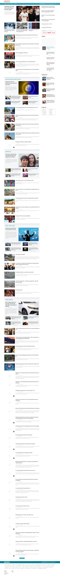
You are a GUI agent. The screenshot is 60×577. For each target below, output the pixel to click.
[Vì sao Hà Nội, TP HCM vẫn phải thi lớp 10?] (9, 491)
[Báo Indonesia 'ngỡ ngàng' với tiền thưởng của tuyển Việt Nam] (44, 84)
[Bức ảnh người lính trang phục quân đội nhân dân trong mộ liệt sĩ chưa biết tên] (9, 482)
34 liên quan (20, 427)
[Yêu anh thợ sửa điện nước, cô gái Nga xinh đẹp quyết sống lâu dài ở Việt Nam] (29, 160)
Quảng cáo (5, 574)
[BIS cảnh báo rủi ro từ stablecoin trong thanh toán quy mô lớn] (29, 88)
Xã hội (46, 564)
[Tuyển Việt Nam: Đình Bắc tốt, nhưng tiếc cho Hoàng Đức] (9, 446)
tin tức (16, 566)
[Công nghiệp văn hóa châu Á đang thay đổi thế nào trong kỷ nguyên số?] (25, 244)
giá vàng (6, 565)
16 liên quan (20, 199)
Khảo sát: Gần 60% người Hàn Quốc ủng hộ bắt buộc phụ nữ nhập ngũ (27, 408)
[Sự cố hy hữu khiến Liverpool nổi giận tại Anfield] (9, 455)
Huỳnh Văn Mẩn (17, 567)
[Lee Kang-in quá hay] (9, 292)
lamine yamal (13, 568)
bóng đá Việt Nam (49, 566)
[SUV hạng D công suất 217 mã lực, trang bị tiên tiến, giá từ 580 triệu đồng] (8, 323)
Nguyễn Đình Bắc (52, 565)
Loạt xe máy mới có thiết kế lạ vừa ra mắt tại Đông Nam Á (25, 61)
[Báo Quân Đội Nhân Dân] (54, 33)
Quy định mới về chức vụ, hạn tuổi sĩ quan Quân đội (24, 272)
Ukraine (23, 566)
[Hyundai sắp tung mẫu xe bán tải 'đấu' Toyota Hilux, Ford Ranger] (25, 323)
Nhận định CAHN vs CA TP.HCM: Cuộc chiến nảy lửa (24, 514)
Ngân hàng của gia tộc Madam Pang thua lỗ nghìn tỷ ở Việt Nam (50, 78)
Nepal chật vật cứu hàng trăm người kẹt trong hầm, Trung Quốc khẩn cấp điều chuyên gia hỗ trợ (21, 30)
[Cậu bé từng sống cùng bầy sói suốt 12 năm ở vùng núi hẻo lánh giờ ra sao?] (9, 331)
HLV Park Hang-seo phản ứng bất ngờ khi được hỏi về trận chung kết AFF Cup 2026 (50, 95)
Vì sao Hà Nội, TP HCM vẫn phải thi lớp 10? (23, 488)
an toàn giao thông (47, 565)
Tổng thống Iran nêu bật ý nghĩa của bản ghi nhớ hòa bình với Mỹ (27, 35)
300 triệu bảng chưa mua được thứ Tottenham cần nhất (25, 346)
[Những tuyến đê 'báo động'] (9, 257)
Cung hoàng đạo (44, 112)
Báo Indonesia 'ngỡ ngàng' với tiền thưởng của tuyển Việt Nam (50, 84)
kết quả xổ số (6, 568)
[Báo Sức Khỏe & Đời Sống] (16, 199)
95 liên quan (20, 419)
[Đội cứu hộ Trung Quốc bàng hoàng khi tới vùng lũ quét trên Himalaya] (44, 90)
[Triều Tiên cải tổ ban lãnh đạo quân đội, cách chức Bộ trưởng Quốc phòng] (9, 118)
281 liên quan (33, 103)
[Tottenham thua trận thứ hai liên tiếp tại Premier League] (28, 14)
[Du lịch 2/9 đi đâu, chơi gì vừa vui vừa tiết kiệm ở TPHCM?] (25, 175)
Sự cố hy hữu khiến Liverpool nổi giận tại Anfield (24, 452)
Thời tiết (53, 566)
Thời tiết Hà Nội (31, 567)
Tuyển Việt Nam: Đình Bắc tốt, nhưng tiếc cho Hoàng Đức (25, 443)
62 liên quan (21, 489)
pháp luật (35, 567)
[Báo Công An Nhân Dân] (45, 33)
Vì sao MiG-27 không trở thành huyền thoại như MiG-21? (25, 470)
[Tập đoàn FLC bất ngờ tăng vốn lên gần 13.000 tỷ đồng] (25, 103)
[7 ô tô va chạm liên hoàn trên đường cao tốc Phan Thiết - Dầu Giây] (44, 69)
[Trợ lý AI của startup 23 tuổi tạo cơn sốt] (9, 509)
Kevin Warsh (29, 564)
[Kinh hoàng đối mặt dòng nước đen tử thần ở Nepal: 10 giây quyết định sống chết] (9, 127)
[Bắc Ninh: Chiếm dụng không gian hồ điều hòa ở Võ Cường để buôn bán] (9, 358)
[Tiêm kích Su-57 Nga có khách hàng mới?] (9, 526)
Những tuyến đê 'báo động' (20, 254)
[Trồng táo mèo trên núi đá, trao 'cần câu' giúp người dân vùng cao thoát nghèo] (9, 402)
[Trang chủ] (7, 1)
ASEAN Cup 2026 (26, 566)
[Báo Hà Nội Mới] (12, 99)
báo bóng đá (32, 564)
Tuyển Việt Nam (13, 564)
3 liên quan (21, 117)
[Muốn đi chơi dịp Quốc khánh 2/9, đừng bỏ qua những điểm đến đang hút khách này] (9, 464)
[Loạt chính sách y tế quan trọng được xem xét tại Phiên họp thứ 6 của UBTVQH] (9, 210)
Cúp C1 (16, 565)
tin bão (42, 566)
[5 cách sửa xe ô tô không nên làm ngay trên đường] (25, 318)
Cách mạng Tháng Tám (39, 567)
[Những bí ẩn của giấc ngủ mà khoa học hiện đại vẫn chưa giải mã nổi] (9, 367)
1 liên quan (20, 46)
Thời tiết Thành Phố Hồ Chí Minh (38, 564)
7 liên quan (44, 8)
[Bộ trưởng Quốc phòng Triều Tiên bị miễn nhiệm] (9, 438)
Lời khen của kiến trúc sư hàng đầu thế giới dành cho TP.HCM (26, 541)
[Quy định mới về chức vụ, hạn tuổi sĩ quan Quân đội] (9, 275)
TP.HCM (10, 567)
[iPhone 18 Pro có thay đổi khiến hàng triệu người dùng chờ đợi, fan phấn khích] (9, 384)
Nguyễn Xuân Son (19, 565)
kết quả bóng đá (49, 564)
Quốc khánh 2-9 (53, 564)
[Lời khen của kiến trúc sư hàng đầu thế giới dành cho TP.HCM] (9, 544)
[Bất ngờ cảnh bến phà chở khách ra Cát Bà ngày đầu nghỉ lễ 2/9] (44, 64)
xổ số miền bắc (6, 567)
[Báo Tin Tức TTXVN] (16, 36)
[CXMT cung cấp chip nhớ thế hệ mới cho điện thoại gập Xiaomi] (8, 244)
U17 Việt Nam (23, 567)
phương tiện (43, 565)
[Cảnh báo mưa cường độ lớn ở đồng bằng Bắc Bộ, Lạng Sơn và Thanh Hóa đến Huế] (9, 535)
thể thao (14, 566)
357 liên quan (21, 126)
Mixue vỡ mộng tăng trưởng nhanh (22, 52)
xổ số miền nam (20, 566)
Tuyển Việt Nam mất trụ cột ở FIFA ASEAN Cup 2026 (24, 180)
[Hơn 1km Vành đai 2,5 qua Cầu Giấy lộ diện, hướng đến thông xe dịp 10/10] (9, 192)
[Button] (55, 4)
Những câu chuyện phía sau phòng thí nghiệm (23, 141)
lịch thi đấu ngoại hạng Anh (34, 568)
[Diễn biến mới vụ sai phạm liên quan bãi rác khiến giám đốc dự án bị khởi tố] (9, 375)
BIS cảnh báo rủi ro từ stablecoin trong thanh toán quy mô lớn (11, 83)
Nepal (16, 564)
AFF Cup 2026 (12, 567)
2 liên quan (33, 98)
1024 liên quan (20, 36)
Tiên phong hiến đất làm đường (46, 27)
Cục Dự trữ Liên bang (7, 566)
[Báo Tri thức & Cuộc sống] (17, 357)
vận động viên (31, 565)
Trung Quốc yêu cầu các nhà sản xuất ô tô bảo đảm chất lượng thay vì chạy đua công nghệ (16, 97)
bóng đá (26, 564)
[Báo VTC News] (17, 126)
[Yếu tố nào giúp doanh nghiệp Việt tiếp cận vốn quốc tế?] (8, 103)
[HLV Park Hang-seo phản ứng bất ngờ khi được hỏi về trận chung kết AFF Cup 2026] (44, 96)
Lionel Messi (9, 564)
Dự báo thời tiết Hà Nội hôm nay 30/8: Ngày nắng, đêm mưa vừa (27, 107)
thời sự (11, 566)
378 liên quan (21, 273)
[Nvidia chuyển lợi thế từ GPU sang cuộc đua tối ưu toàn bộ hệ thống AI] (25, 249)
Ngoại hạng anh (24, 565)
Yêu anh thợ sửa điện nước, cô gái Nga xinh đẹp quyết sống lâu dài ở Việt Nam (11, 156)
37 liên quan (21, 375)
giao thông (6, 564)
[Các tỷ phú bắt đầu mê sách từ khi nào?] (25, 97)
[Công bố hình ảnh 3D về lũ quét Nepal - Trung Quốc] (44, 59)
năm (15, 568)
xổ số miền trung (38, 566)
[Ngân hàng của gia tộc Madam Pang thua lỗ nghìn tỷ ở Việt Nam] (44, 78)
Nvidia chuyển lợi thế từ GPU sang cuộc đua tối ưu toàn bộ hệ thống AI (33, 249)
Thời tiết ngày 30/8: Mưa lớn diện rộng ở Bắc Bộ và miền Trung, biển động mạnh (9, 30)
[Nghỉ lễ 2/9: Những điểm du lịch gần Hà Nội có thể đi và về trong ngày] (8, 170)
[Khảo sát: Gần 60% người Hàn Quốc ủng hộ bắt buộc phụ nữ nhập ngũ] (9, 411)
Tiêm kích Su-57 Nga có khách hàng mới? (23, 523)
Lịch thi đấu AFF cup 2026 (27, 568)
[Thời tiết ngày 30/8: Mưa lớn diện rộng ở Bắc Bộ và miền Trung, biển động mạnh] (9, 26)
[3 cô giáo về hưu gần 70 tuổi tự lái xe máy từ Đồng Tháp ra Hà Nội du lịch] (8, 175)
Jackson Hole (51, 567)
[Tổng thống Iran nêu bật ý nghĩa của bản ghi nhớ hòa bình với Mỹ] (9, 38)
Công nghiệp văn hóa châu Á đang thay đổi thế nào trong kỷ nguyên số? (33, 243)
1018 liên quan (20, 209)
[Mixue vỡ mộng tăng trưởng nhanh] (9, 55)
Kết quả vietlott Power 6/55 (46, 567)
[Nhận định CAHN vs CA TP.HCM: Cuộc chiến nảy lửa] (9, 517)
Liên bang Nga (9, 565)
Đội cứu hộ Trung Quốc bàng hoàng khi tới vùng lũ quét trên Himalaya (50, 90)
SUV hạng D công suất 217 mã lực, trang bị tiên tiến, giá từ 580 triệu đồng (16, 323)
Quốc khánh (18, 568)
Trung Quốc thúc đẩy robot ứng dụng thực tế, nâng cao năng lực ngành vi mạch (16, 249)
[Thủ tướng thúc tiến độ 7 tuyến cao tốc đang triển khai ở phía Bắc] (9, 201)
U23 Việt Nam (34, 566)
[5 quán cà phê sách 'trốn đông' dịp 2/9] (25, 170)
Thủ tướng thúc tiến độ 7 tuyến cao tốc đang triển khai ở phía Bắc (27, 198)
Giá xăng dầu (50, 112)
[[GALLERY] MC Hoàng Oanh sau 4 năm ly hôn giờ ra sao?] (9, 393)
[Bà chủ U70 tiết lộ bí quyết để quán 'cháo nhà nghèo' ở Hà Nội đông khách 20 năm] (9, 46)
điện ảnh (10, 568)
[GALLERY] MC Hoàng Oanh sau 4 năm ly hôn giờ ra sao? (25, 390)
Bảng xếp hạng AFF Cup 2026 (21, 564)
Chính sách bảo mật (6, 573)
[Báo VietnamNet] (16, 46)
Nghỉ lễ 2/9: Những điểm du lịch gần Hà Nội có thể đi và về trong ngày (16, 169)
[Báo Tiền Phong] (12, 103)
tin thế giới (45, 566)
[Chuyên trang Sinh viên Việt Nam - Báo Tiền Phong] (16, 419)
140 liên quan (20, 181)
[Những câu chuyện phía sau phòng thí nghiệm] (9, 144)
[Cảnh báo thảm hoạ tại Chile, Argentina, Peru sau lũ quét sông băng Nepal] (9, 72)
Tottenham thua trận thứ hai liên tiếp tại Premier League (9, 8)
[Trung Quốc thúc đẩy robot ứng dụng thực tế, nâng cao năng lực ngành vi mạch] (8, 249)
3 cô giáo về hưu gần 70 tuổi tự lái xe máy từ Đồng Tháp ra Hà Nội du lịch (16, 175)
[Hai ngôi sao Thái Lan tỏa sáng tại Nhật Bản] (9, 218)
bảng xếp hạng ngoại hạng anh (37, 565)
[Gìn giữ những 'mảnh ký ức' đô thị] (9, 500)
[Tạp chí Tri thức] (29, 98)
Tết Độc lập (30, 566)
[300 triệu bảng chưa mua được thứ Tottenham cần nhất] (9, 349)
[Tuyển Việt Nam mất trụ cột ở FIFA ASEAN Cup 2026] (9, 183)
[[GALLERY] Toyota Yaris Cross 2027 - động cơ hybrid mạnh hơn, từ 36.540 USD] (8, 318)
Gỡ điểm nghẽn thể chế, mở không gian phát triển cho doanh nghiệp (27, 426)
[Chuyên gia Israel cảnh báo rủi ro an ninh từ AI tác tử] (29, 234)
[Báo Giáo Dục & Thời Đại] (16, 181)
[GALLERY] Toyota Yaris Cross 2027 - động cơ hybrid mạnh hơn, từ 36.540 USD (16, 317)
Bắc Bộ (43, 564)
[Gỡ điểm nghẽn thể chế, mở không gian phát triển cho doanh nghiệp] (9, 429)
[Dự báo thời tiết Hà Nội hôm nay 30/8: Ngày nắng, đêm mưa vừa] (9, 110)
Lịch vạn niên (50, 111)
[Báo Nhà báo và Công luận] (17, 409)
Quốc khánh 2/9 (27, 567)
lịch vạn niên (13, 565)
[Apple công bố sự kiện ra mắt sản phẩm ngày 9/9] (34, 26)
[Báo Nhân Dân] (16, 498)
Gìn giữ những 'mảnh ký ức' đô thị (21, 497)
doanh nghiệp (22, 568)
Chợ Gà (20, 567)
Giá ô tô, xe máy (44, 111)
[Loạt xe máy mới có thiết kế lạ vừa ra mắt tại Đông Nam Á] (9, 64)
